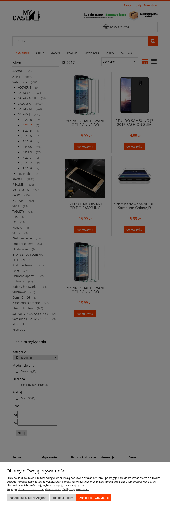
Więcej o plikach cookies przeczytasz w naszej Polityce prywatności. (48, 489)
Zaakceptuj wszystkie (94, 497)
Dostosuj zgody (62, 497)
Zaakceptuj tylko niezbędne (28, 497)
